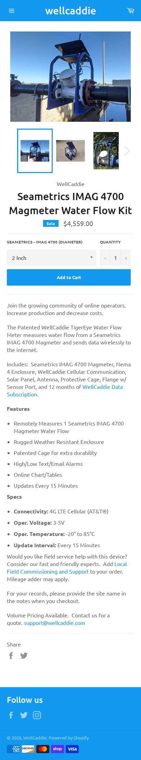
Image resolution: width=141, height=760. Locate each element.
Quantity (110, 242)
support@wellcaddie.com (54, 622)
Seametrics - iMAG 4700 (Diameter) (44, 242)
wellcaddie (70, 10)
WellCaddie (35, 738)
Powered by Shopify (69, 738)
